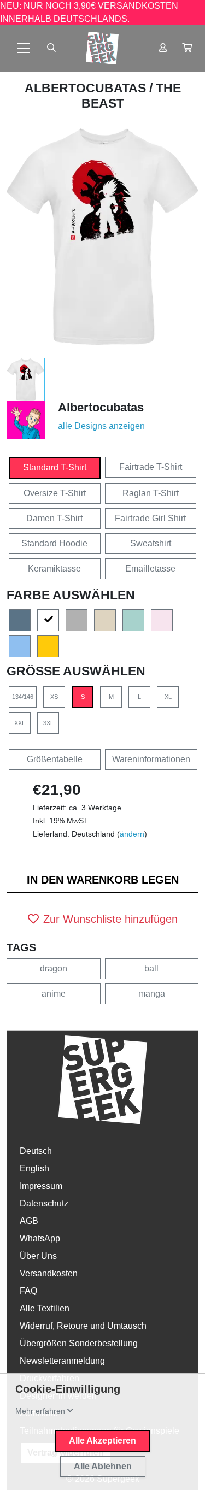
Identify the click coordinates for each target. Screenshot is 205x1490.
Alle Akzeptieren (102, 1440)
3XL (48, 723)
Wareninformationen (151, 759)
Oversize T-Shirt (55, 493)
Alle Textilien (44, 1308)
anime (54, 993)
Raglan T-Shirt (150, 493)
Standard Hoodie (54, 543)
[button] (186, 48)
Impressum (41, 1186)
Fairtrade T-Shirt (150, 467)
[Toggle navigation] (23, 48)
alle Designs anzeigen (101, 426)
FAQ (28, 1290)
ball (151, 968)
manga (151, 993)
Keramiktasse (54, 568)
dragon (53, 968)
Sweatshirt (150, 543)
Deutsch (36, 1151)
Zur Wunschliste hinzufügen (110, 919)
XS (54, 696)
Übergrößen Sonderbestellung (79, 1343)
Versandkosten (49, 1273)
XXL (19, 723)
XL (168, 696)
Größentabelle (55, 759)
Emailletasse (150, 568)
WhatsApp (40, 1238)
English (34, 1168)
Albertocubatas (87, 88)
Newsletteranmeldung (62, 1360)
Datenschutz (44, 1203)
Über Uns (38, 1256)
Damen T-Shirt (54, 518)
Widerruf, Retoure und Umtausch (83, 1325)
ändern (132, 833)
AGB (29, 1221)
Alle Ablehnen (103, 1466)
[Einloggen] (163, 48)
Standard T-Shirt (54, 467)
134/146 (22, 696)
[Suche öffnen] (51, 48)
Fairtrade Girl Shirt (150, 518)
